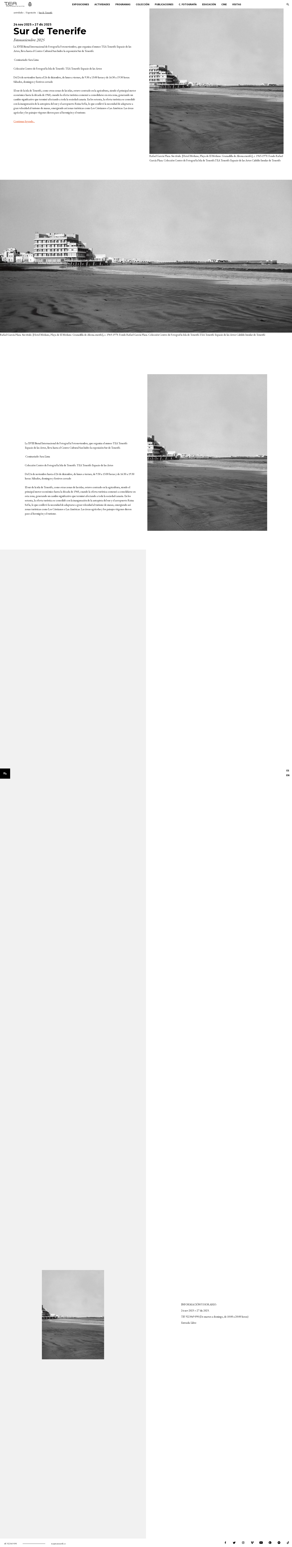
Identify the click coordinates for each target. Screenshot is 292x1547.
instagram (243, 1542)
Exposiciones (80, 4)
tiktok (288, 1542)
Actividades (102, 4)
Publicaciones (164, 4)
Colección (142, 4)
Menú (5, 774)
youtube (261, 1542)
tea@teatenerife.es (58, 1543)
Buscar (288, 4)
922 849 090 (12, 1543)
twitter (234, 1542)
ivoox (270, 1542)
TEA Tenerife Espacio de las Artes (18, 4)
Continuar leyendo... (24, 121)
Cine (224, 4)
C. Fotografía (188, 4)
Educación (209, 4)
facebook (225, 1542)
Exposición (31, 12)
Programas (122, 4)
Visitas (236, 4)
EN (287, 775)
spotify (279, 1542)
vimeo (252, 1542)
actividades (18, 12)
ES (287, 770)
